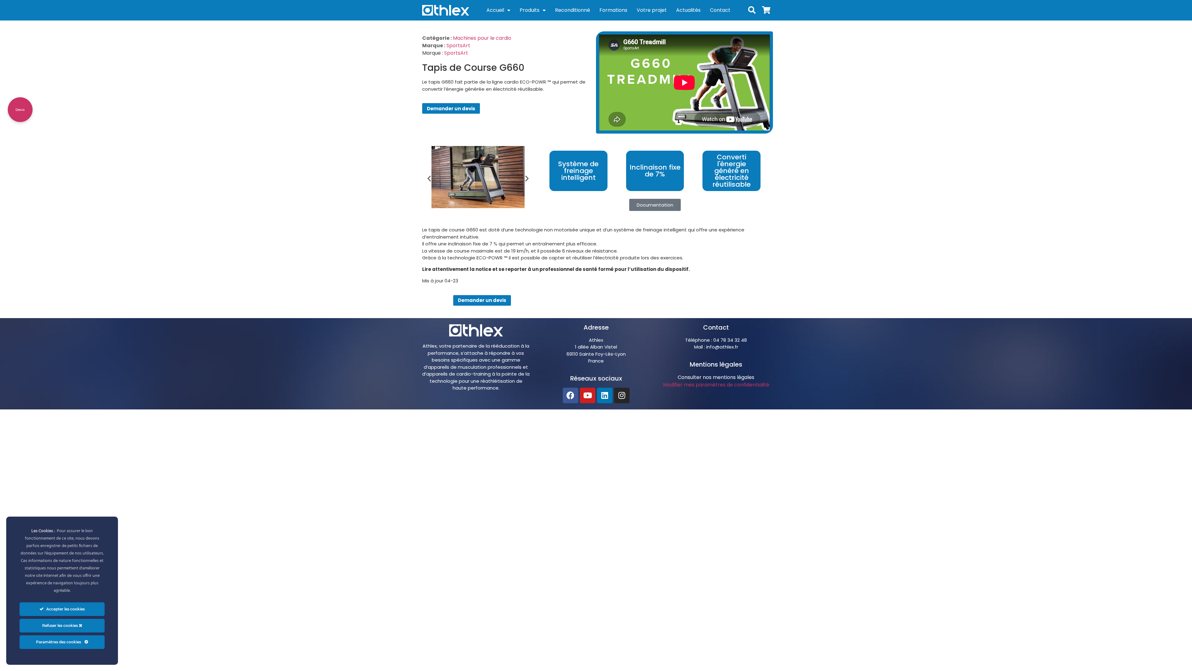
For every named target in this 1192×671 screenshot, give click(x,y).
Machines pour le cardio (482, 38)
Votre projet (652, 10)
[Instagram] (622, 395)
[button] (429, 178)
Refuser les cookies (60, 625)
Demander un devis (451, 108)
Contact (720, 10)
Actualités (688, 10)
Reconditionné (572, 10)
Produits (530, 10)
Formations (613, 10)
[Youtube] (587, 395)
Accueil (495, 10)
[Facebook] (570, 395)
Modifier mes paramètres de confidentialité (716, 384)
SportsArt (458, 45)
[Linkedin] (604, 395)
